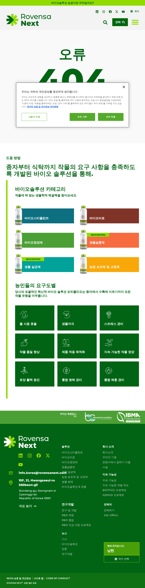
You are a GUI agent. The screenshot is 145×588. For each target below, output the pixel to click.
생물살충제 (68, 467)
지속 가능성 (109, 474)
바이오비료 (68, 457)
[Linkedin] (97, 11)
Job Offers (111, 515)
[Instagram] (103, 11)
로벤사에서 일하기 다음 (116, 462)
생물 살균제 (69, 472)
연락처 (108, 504)
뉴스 (64, 533)
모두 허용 (111, 116)
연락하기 (109, 510)
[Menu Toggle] (135, 22)
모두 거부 (82, 116)
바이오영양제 (70, 462)
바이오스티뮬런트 (72, 452)
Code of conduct (58, 578)
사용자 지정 (34, 116)
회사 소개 (108, 446)
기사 (64, 539)
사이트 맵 (38, 578)
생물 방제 (67, 481)
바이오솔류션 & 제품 (74, 486)
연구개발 (68, 504)
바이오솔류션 (70, 544)
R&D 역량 (68, 515)
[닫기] (124, 87)
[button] (105, 22)
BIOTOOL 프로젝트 (114, 490)
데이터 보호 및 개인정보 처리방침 (42, 106)
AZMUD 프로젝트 (113, 495)
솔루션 (66, 446)
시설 (105, 467)
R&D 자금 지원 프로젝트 (76, 525)
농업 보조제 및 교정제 (75, 477)
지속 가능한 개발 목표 (116, 485)
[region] (72, 105)
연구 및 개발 (69, 510)
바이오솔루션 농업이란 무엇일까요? (72, 3)
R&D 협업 (68, 520)
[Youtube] (123, 11)
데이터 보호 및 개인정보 (19, 578)
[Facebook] (110, 11)
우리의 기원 (109, 457)
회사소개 (108, 452)
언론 (64, 549)
